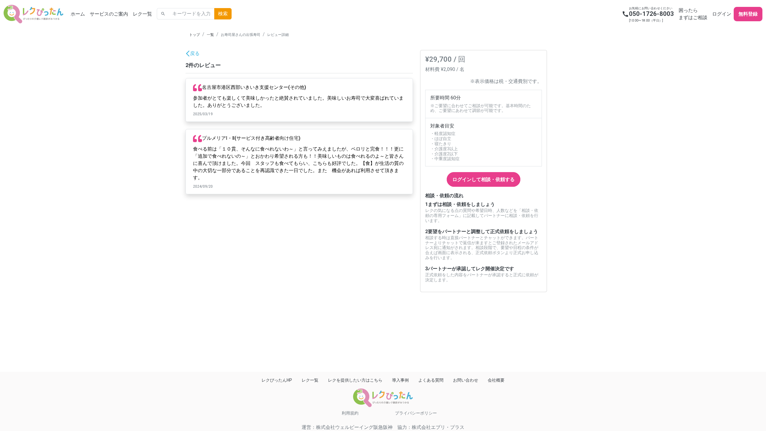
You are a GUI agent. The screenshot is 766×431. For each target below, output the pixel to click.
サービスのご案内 (109, 14)
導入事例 (400, 380)
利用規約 (350, 413)
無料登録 (748, 14)
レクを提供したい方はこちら (355, 380)
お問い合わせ (465, 380)
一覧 (210, 35)
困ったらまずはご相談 (693, 13)
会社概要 (496, 380)
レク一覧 (142, 14)
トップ (194, 35)
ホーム (78, 14)
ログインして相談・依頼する (483, 179)
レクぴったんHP (277, 380)
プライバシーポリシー (416, 413)
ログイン (721, 14)
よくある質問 (430, 380)
